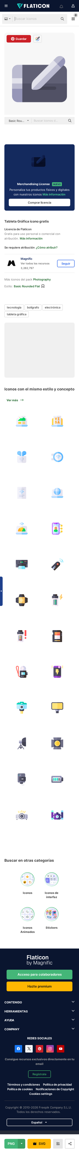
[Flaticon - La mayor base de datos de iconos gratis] (33, 6)
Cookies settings (40, 1093)
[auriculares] (22, 457)
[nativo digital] (57, 529)
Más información (54, 194)
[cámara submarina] (57, 815)
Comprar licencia (39, 202)
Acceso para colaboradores (40, 974)
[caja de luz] (22, 743)
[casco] (22, 672)
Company (11, 1029)
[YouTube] (60, 1049)
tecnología (14, 307)
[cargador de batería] (22, 779)
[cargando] (57, 600)
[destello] (57, 672)
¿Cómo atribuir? (46, 247)
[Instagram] (50, 1049)
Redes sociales (39, 1038)
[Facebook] (18, 1049)
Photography (42, 279)
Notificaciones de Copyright (55, 1089)
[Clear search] (52, 19)
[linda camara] (22, 708)
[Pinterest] (39, 1049)
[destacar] (57, 743)
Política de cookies (20, 1089)
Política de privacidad (57, 1084)
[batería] (57, 779)
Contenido (13, 1002)
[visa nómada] (57, 421)
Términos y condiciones (23, 1084)
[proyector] (22, 815)
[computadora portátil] (22, 421)
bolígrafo (33, 307)
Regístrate (39, 1074)
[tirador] (57, 564)
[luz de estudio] (22, 600)
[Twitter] (29, 1049)
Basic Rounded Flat (27, 286)
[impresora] (22, 564)
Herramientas (16, 1011)
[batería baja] (22, 636)
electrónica (52, 307)
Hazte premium (39, 986)
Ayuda (9, 1020)
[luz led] (57, 708)
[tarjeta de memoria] (57, 636)
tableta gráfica (16, 314)
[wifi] (57, 457)
